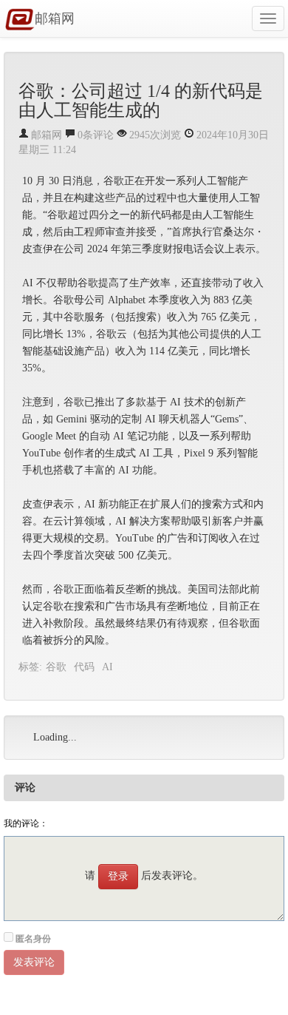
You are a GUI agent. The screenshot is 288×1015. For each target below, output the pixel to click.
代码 (84, 666)
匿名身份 (33, 939)
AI (107, 666)
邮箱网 (55, 18)
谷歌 (56, 666)
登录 (118, 876)
